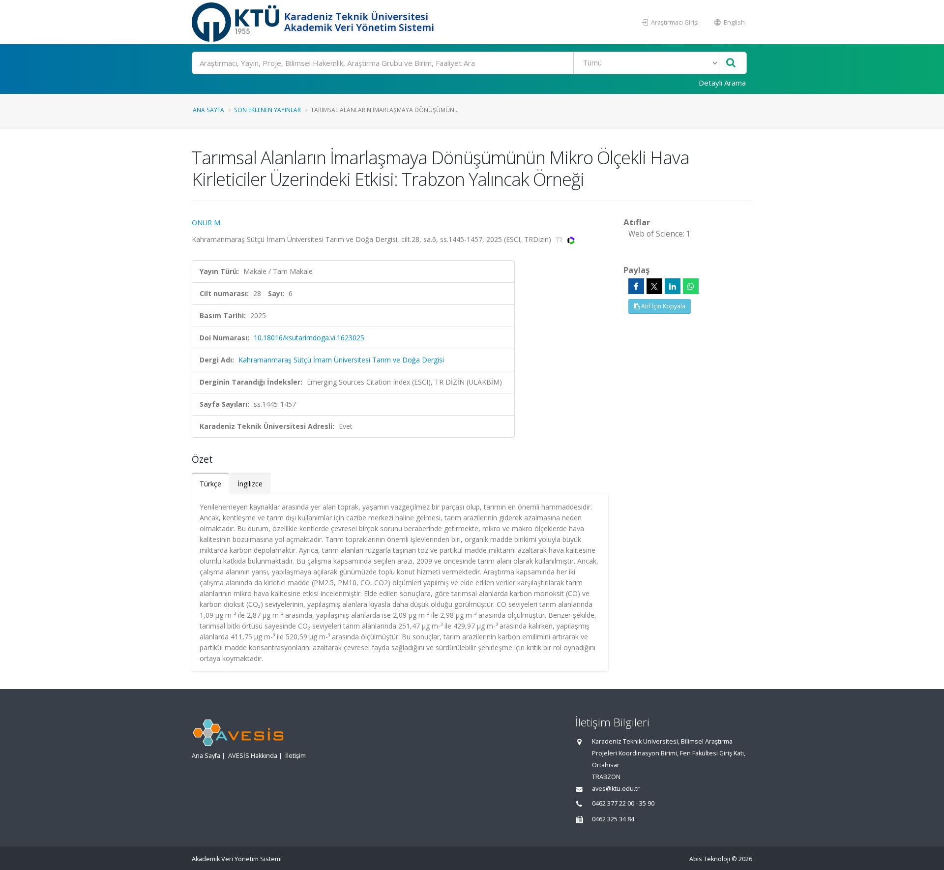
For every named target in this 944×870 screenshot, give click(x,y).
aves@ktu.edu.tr (616, 788)
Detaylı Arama (722, 83)
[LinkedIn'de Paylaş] (672, 286)
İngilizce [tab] (250, 483)
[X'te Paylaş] (654, 286)
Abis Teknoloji (709, 859)
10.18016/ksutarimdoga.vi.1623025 (309, 337)
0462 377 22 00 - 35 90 (623, 803)
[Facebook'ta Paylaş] (636, 286)
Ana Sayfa (208, 110)
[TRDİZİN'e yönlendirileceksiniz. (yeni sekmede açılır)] (560, 239)
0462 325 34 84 (613, 819)
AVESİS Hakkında (252, 755)
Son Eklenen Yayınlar (267, 110)
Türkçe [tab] (210, 483)
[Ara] (731, 63)
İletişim (295, 755)
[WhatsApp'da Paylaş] (691, 286)
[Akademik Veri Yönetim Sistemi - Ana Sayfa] (237, 22)
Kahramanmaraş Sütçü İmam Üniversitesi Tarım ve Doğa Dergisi (341, 359)
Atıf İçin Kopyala (662, 306)
